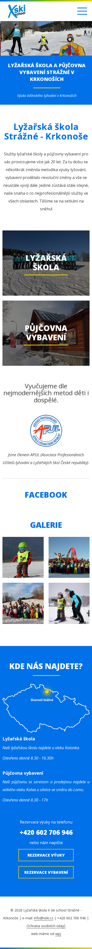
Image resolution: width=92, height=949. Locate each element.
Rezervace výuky (46, 855)
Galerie (46, 524)
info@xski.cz (43, 918)
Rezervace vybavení (46, 872)
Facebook (46, 494)
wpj (58, 933)
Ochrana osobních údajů (46, 926)
